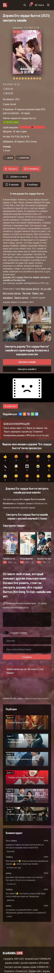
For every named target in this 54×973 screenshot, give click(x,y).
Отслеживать (32, 168)
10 (39, 78)
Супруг (9, 916)
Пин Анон (26, 293)
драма (10, 157)
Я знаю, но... (11, 884)
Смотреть (12, 168)
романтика (24, 157)
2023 (17, 99)
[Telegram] (36, 414)
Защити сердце (21, 297)
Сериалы (20, 698)
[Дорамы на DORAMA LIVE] (9, 5)
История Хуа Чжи (14, 868)
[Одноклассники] (24, 414)
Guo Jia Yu (24, 136)
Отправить (27, 657)
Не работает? (10, 406)
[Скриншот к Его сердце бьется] (14, 315)
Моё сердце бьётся (30, 288)
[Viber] (28, 414)
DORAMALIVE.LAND (9, 698)
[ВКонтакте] (20, 414)
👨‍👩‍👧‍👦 (27, 467)
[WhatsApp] (32, 414)
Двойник (10, 900)
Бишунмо (11, 851)
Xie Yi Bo (15, 136)
